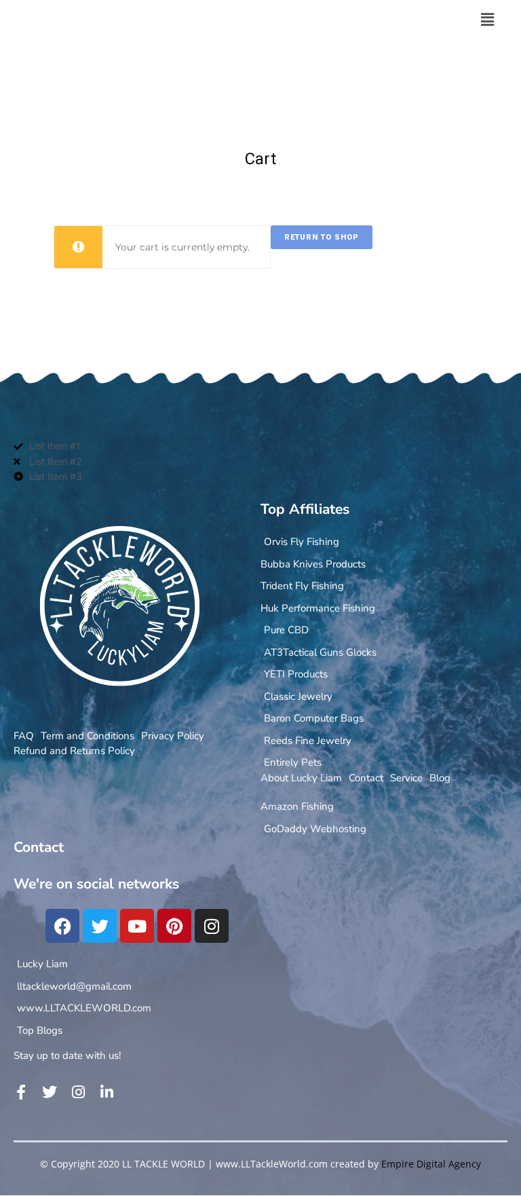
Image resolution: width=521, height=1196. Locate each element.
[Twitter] (100, 926)
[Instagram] (212, 926)
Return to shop (321, 237)
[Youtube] (137, 926)
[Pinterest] (174, 926)
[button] (487, 20)
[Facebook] (62, 926)
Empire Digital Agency (431, 1163)
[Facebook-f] (21, 1092)
